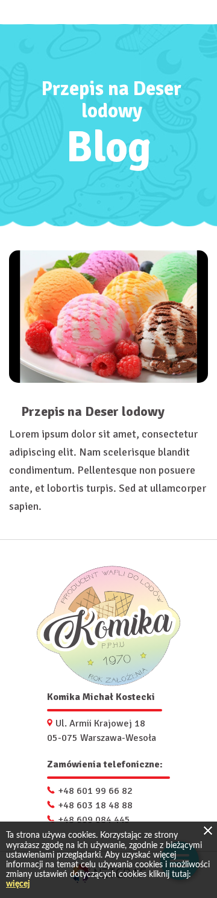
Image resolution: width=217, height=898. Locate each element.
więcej (18, 884)
